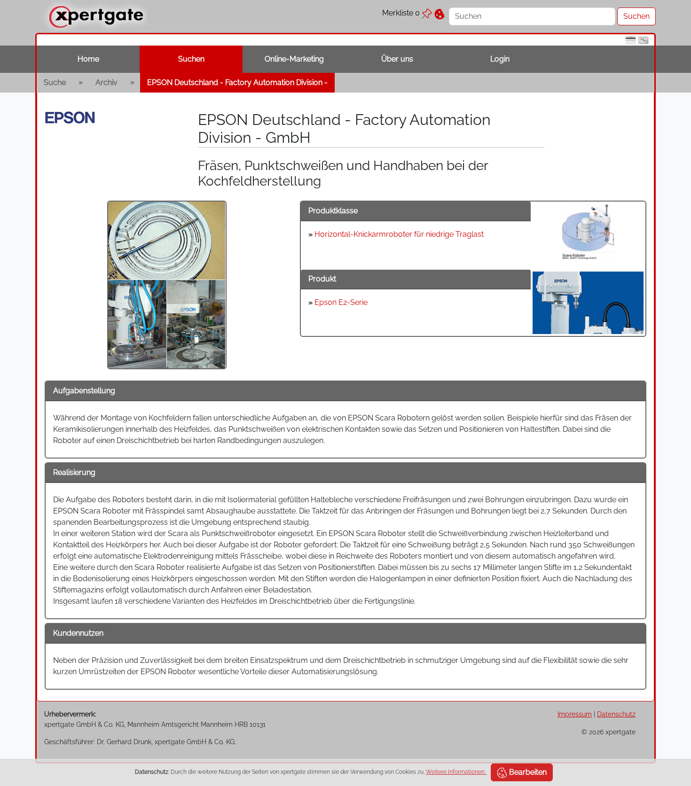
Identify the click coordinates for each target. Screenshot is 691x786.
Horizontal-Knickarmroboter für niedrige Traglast (399, 234)
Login (500, 58)
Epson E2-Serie (341, 302)
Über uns (397, 58)
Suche (55, 82)
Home (88, 58)
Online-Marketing (294, 58)
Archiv (106, 82)
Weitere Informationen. (456, 772)
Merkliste (401, 12)
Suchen (191, 58)
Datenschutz (616, 714)
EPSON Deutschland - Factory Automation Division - (237, 82)
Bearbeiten (527, 772)
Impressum (575, 714)
